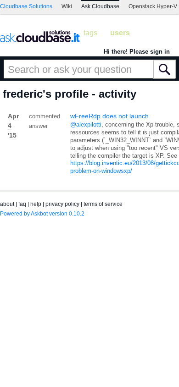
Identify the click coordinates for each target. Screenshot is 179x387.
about (7, 204)
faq (22, 204)
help (35, 204)
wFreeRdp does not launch (109, 116)
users (120, 33)
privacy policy (62, 204)
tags (90, 33)
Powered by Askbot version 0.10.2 (42, 213)
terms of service (103, 204)
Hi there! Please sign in (137, 51)
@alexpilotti (85, 124)
